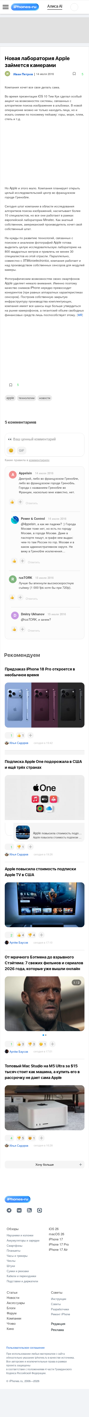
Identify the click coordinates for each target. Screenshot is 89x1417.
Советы (56, 1292)
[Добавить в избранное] (74, 74)
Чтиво (11, 1323)
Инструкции (58, 1299)
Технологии (27, 398)
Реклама (57, 1329)
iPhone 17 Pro (59, 1244)
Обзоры (13, 1228)
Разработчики (60, 1309)
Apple (10, 398)
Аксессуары (16, 1302)
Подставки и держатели (22, 1281)
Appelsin (25, 473)
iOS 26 (54, 1228)
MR (80, 315)
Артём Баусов (19, 942)
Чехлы (11, 1261)
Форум (11, 1313)
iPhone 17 (56, 1239)
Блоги (11, 1308)
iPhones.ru (16, 1381)
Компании (14, 1318)
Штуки (11, 1266)
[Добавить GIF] (21, 450)
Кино (10, 1328)
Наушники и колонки (20, 1235)
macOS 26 (56, 1234)
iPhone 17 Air (58, 1249)
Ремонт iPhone (60, 1314)
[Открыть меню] (6, 7)
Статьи (12, 1292)
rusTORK (25, 577)
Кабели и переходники (21, 1276)
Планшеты (13, 1250)
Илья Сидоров (19, 743)
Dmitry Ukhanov (32, 614)
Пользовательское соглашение (25, 1347)
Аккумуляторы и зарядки (23, 1240)
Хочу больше (44, 1164)
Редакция (58, 1323)
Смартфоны (14, 1245)
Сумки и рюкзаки (18, 1271)
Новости (44, 398)
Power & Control (33, 518)
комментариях (39, 460)
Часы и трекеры (17, 1256)
